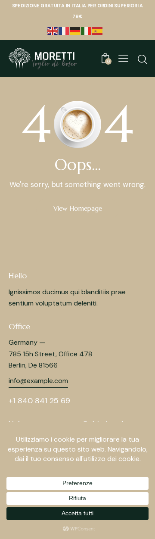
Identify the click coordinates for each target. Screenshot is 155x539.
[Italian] (86, 30)
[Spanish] (97, 30)
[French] (64, 30)
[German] (75, 30)
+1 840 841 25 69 (39, 401)
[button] (123, 58)
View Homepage (77, 208)
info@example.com (38, 380)
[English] (53, 30)
